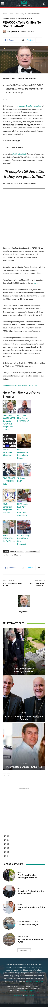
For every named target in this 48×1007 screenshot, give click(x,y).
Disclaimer (18, 995)
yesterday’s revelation (28, 106)
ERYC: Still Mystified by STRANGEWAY (23, 418)
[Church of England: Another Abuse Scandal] (24, 698)
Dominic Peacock (32, 551)
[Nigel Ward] (5, 31)
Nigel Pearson (16, 555)
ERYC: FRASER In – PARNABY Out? (9, 481)
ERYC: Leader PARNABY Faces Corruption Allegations (23, 510)
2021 (6, 856)
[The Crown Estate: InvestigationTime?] (24, 651)
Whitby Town (22, 936)
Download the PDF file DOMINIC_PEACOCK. (20, 386)
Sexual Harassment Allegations (8, 452)
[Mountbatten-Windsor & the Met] (24, 746)
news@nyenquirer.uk (34, 981)
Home (5, 13)
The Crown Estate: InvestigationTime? (24, 670)
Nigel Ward (14, 31)
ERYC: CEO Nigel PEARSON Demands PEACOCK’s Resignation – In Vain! (9, 422)
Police (24, 763)
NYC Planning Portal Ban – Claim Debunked (23, 539)
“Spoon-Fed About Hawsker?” (37, 584)
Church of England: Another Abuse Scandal (24, 717)
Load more (23, 950)
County (11, 13)
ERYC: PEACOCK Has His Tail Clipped (9, 538)
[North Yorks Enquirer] (24, 3)
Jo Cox (6, 555)
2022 (6, 852)
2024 (6, 844)
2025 (6, 840)
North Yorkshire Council (27, 921)
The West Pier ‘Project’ (28, 924)
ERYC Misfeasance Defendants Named (22, 454)
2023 (6, 848)
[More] (39, 40)
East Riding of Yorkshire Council (28, 13)
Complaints (29, 995)
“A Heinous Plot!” (21, 479)
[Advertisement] (24, 806)
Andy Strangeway (16, 551)
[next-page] (8, 775)
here (36, 283)
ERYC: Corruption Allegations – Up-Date (8, 508)
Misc (23, 665)
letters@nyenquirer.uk (29, 990)
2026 (6, 836)
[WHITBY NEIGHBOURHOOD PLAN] (9, 939)
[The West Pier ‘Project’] (9, 923)
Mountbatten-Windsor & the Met (24, 767)
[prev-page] (4, 775)
